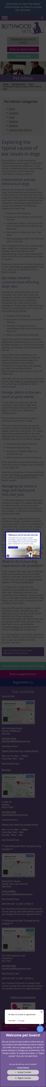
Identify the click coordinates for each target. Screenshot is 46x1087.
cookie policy (26, 1047)
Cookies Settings (23, 1067)
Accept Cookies (24, 1072)
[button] (40, 1029)
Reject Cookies (24, 1078)
